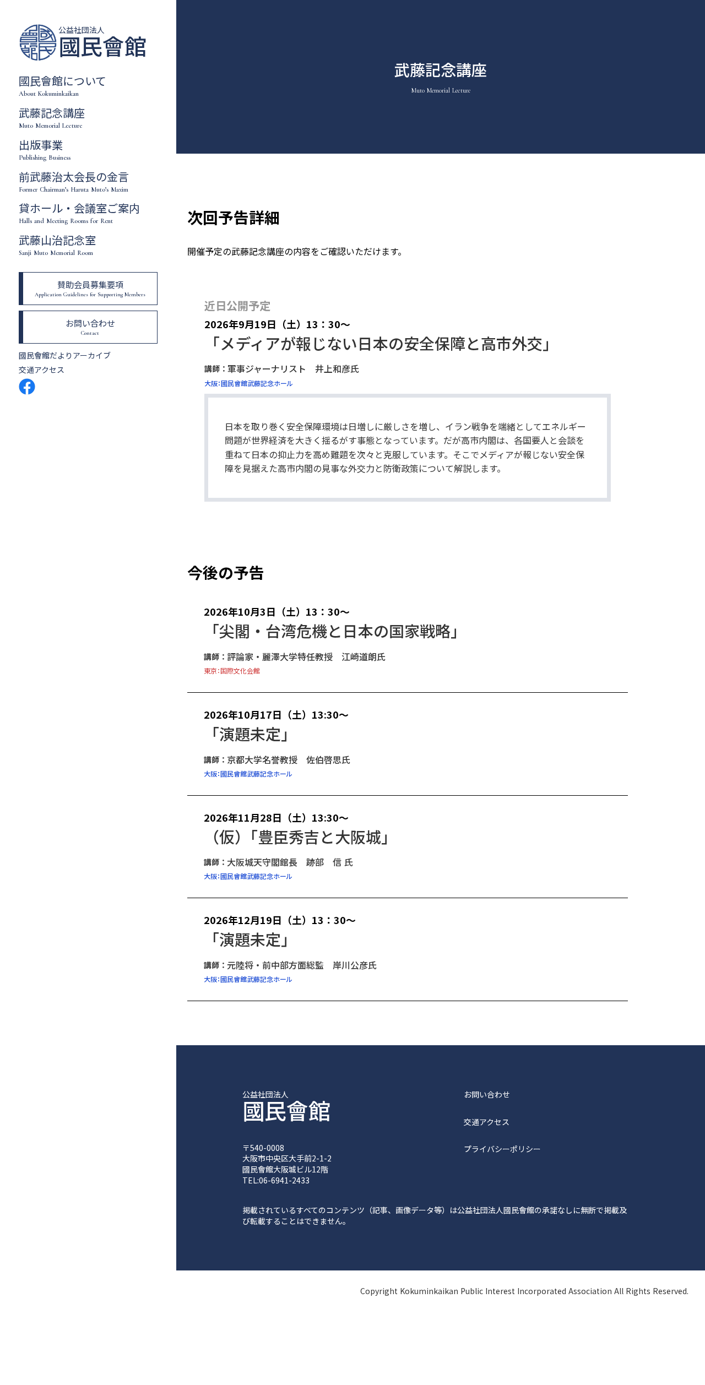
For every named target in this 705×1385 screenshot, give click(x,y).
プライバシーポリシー (502, 1149)
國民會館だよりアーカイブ (65, 355)
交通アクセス (41, 370)
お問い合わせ (487, 1094)
